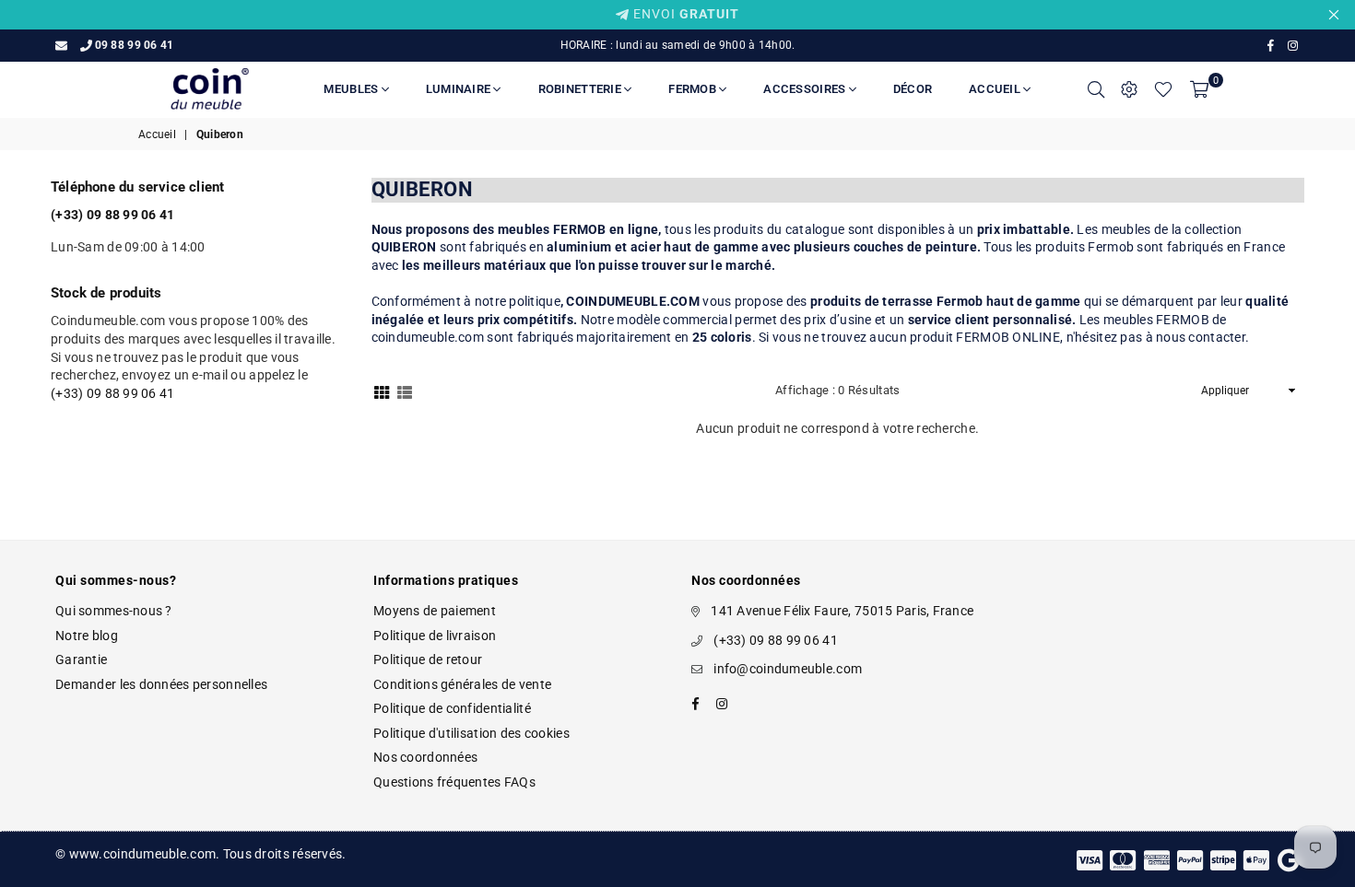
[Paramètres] (1129, 89)
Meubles (352, 89)
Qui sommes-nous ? (113, 610)
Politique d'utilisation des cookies (471, 733)
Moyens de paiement (434, 610)
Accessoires (805, 89)
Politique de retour (427, 659)
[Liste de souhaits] (1163, 89)
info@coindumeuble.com (787, 668)
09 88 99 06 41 (134, 45)
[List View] (405, 390)
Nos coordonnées (425, 757)
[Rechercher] (1096, 89)
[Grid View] (381, 390)
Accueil (996, 89)
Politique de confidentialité (452, 708)
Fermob (693, 89)
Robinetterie (581, 89)
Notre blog (86, 635)
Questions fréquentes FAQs (454, 782)
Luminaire (460, 89)
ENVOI (684, 13)
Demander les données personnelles (161, 684)
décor (912, 89)
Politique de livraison (434, 635)
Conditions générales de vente (462, 684)
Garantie (81, 659)
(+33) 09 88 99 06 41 (113, 393)
